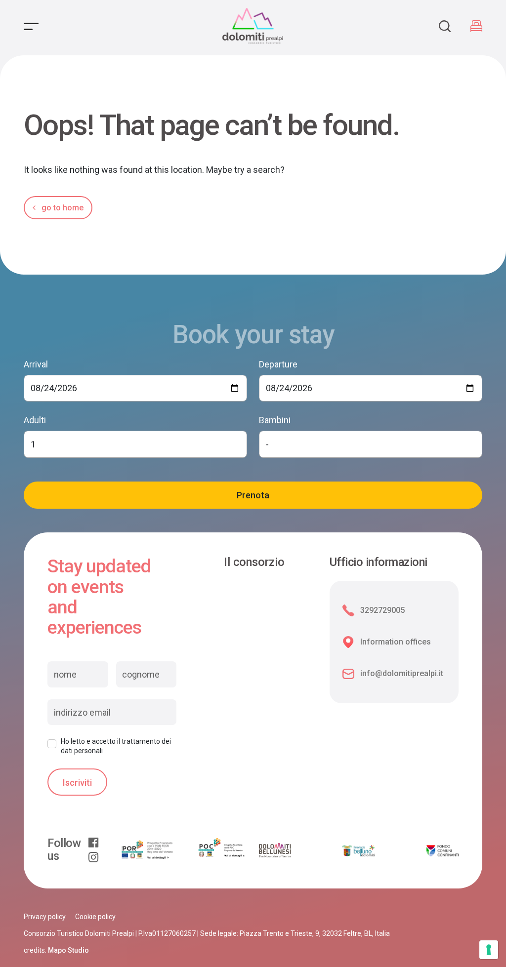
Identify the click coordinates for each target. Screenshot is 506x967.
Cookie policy (95, 917)
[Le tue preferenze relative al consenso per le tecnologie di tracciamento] (488, 949)
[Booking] (476, 26)
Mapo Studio (68, 950)
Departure (278, 364)
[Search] (445, 26)
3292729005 (382, 610)
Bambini (275, 420)
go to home (62, 207)
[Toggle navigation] (31, 26)
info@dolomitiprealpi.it (401, 673)
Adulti (35, 420)
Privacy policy (45, 917)
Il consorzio (254, 562)
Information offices (395, 641)
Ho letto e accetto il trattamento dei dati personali (116, 745)
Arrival (36, 364)
